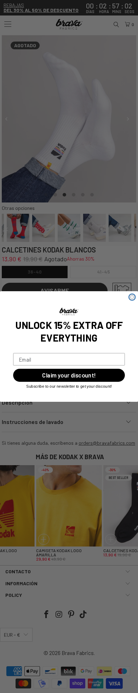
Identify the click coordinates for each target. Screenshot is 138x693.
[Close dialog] (132, 297)
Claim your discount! (69, 375)
